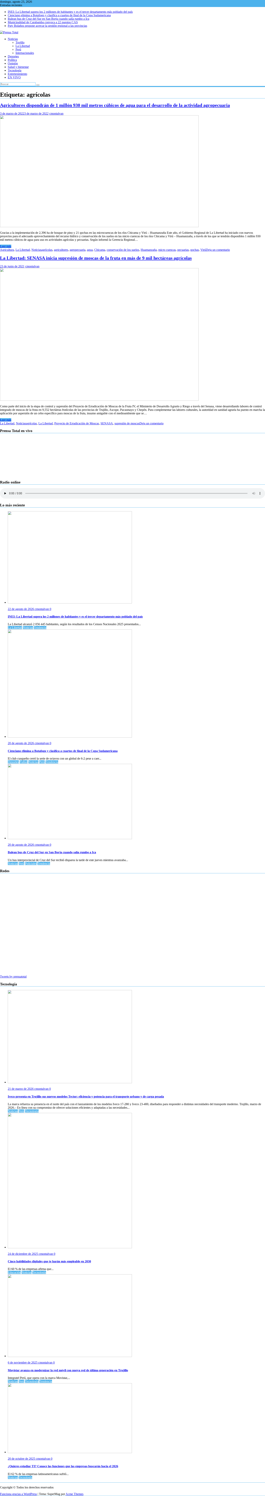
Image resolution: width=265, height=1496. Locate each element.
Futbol (24, 762)
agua (90, 249)
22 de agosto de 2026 (21, 609)
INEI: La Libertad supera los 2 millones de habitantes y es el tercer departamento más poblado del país (70, 11)
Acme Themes (74, 1494)
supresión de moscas (126, 423)
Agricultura (7, 249)
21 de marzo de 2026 (21, 1088)
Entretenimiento (17, 74)
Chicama (99, 249)
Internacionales (25, 53)
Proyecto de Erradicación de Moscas (76, 423)
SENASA (106, 423)
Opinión (13, 63)
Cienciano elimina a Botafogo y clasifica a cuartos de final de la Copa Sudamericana (59, 15)
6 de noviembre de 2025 (23, 1362)
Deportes (13, 56)
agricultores (61, 249)
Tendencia (40, 627)
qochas (194, 249)
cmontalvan (56, 113)
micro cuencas (167, 249)
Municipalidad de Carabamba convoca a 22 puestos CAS (43, 22)
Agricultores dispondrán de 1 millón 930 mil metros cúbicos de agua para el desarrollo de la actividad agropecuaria (115, 105)
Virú (203, 249)
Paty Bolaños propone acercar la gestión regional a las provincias (47, 25)
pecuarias (183, 249)
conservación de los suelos (123, 249)
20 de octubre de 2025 (22, 1458)
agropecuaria (77, 249)
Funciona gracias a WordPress (18, 1494)
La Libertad (23, 46)
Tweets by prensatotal (13, 976)
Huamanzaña (149, 249)
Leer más (5, 246)
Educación (14, 1272)
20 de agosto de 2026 (21, 743)
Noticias (13, 39)
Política (12, 60)
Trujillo (20, 42)
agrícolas (47, 249)
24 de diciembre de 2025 (23, 1253)
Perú (18, 49)
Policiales (31, 863)
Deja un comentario (218, 249)
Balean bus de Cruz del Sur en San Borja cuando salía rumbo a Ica (48, 18)
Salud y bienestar (18, 67)
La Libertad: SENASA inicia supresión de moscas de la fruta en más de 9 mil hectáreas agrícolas (96, 258)
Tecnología (14, 70)
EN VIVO (14, 77)
